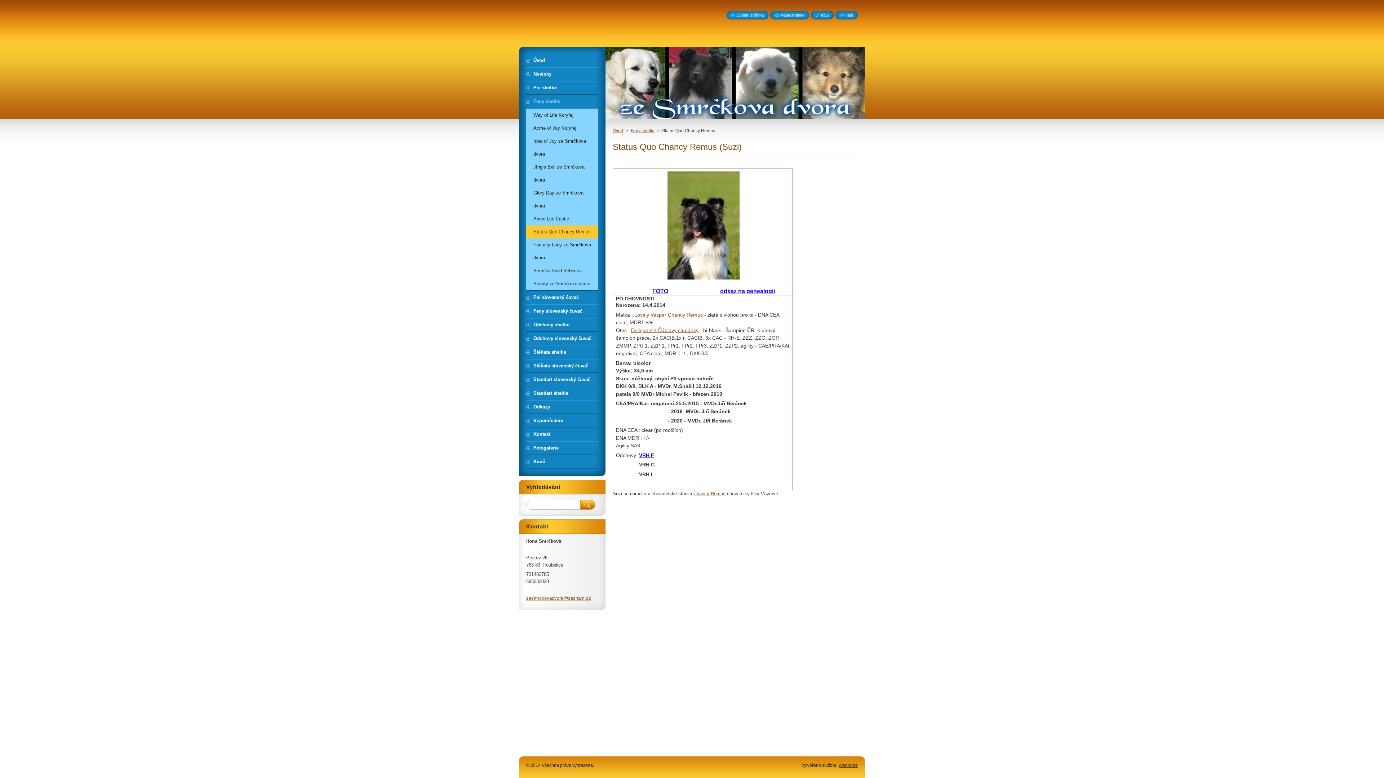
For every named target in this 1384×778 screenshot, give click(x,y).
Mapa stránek (792, 15)
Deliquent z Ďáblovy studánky (664, 330)
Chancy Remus (709, 493)
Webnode (848, 765)
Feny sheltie (643, 131)
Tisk (849, 15)
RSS (825, 15)
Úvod (618, 131)
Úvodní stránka (750, 15)
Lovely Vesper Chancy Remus (668, 315)
